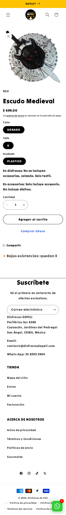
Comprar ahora (33, 231)
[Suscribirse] (54, 310)
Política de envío (50, 502)
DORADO (13, 129)
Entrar (11, 386)
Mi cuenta (14, 395)
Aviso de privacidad (21, 430)
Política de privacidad (23, 502)
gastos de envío (15, 115)
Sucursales (15, 457)
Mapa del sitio (17, 378)
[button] (8, 14)
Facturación (15, 404)
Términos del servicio (20, 508)
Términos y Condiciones (24, 439)
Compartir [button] (14, 245)
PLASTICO (14, 161)
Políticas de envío (20, 447)
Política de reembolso (49, 508)
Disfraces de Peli (38, 497)
